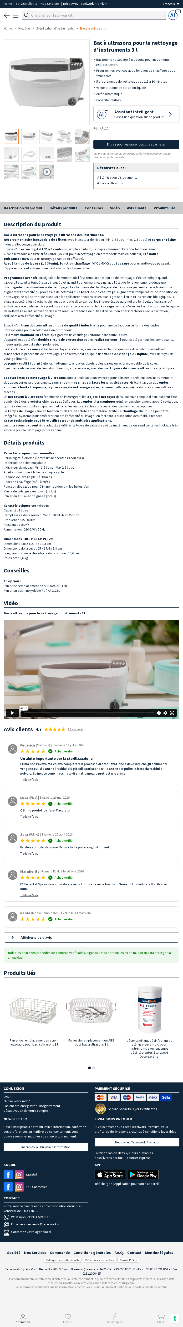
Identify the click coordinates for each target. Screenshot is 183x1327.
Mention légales (159, 1252)
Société (13, 1252)
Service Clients (27, 3)
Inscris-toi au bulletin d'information (46, 1147)
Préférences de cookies (99, 1260)
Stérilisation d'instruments (55, 28)
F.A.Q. (119, 1252)
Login (7, 1096)
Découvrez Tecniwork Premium (85, 3)
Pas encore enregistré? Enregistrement (32, 1106)
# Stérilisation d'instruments (117, 177)
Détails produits (63, 207)
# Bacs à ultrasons (110, 183)
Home (8, 3)
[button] (89, 1068)
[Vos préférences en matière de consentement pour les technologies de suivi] (174, 1318)
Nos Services (50, 3)
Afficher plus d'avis (36, 937)
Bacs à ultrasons (93, 28)
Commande (60, 1252)
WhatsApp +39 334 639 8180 (30, 1217)
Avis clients (137, 207)
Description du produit (23, 207)
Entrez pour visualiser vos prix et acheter (136, 144)
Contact (134, 1252)
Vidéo (115, 207)
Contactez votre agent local (31, 1232)
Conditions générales (92, 1252)
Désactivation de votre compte (26, 1110)
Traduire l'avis (29, 780)
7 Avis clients (75, 729)
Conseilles (94, 207)
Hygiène (24, 28)
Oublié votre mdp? (17, 1101)
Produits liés (165, 207)
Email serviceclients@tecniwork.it (35, 1224)
